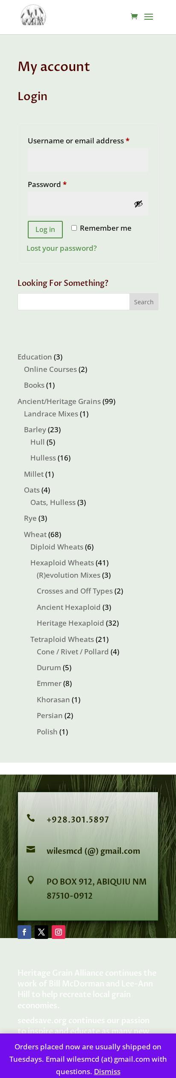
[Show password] (138, 203)
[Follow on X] (41, 932)
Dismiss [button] (107, 1071)
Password (63, 184)
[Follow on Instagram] (58, 932)
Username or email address (88, 140)
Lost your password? (61, 248)
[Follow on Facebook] (24, 932)
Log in (45, 229)
